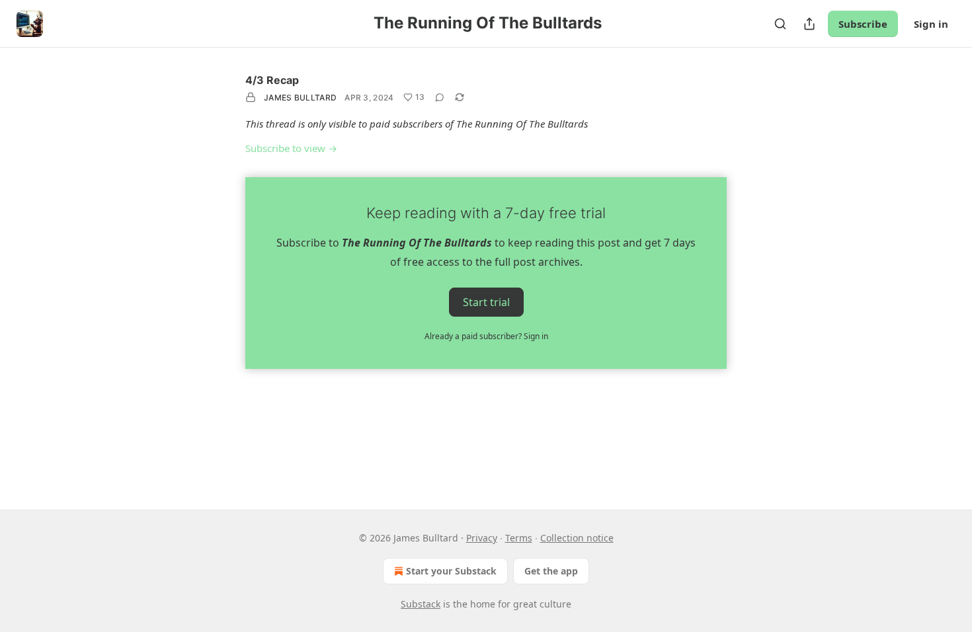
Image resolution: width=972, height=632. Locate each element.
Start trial (486, 301)
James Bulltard (300, 97)
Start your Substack (451, 571)
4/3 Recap (272, 80)
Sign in (931, 23)
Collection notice (577, 538)
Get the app (551, 571)
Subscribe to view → (291, 148)
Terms (518, 538)
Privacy (481, 538)
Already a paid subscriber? (486, 336)
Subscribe (862, 23)
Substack (420, 604)
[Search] (780, 24)
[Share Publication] (809, 24)
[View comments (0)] (439, 97)
